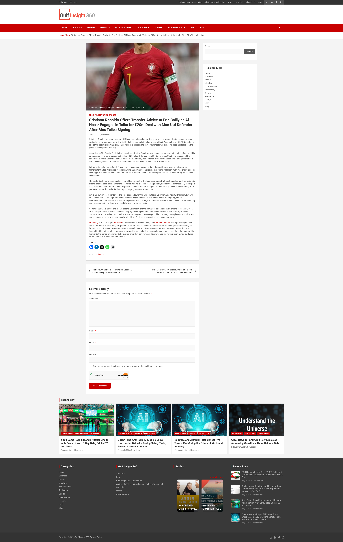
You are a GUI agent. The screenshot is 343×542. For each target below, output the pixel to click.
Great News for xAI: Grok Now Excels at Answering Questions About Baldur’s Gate (255, 441)
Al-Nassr (118, 223)
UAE (192, 27)
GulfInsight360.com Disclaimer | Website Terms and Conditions (203, 2)
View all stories (217, 477)
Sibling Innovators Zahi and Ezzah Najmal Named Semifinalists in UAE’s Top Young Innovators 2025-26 (261, 489)
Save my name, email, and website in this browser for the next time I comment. (128, 366)
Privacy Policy (122, 494)
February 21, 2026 (182, 450)
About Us (233, 2)
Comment (94, 298)
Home (64, 27)
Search (208, 46)
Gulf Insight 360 (82, 537)
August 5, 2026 (67, 450)
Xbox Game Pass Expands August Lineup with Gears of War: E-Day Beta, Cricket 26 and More (84, 443)
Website (92, 354)
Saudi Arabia (99, 254)
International (175, 27)
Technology (142, 27)
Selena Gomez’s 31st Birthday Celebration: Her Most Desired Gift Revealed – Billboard (171, 271)
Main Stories (101, 115)
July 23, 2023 (94, 135)
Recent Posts (241, 466)
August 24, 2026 (248, 480)
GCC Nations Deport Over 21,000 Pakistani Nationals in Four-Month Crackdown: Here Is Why (262, 474)
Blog (202, 27)
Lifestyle (105, 27)
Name (92, 331)
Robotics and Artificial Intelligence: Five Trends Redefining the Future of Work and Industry (198, 443)
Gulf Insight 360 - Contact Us (129, 481)
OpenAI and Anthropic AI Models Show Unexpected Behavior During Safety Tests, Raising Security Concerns (142, 443)
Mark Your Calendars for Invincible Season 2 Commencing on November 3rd (112, 271)
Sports (158, 27)
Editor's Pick (136, 434)
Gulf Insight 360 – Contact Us (251, 2)
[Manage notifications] (337, 536)
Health (91, 27)
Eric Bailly (93, 223)
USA (209, 100)
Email (92, 342)
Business (77, 27)
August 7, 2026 (248, 494)
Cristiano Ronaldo (162, 223)
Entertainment (123, 27)
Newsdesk (105, 135)
